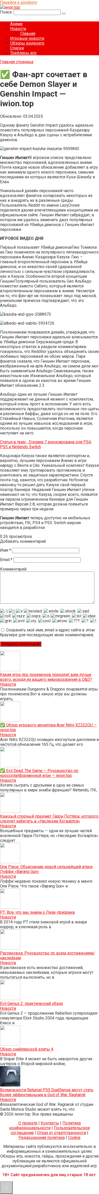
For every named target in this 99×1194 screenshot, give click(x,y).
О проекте (27, 1123)
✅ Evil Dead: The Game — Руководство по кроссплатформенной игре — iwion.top (39, 773)
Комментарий (13, 569)
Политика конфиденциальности (45, 1125)
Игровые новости (27, 38)
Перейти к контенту (18, 2)
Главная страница (16, 61)
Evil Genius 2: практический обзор (31, 1003)
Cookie (74, 1137)
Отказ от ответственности (61, 1132)
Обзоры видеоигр (27, 43)
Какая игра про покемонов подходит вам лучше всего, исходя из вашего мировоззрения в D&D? (46, 677)
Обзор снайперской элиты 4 (26, 1049)
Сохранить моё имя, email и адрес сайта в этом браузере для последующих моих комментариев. (47, 632)
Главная (27, 33)
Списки (17, 48)
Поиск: (7, 12)
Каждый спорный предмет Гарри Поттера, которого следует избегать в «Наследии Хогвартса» (49, 819)
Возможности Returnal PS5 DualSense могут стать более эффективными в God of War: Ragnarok (46, 1092)
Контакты (50, 1123)
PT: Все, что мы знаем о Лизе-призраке (37, 912)
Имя (5, 550)
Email (6, 559)
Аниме (16, 23)
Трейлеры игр (23, 52)
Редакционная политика (42, 1137)
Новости (18, 28)
